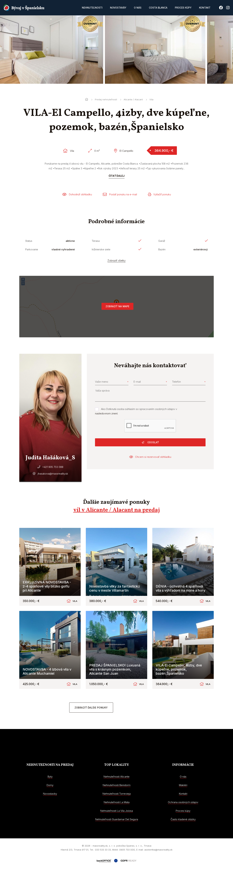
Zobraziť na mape (117, 306)
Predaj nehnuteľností (106, 99)
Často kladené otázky (183, 819)
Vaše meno (101, 381)
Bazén (161, 249)
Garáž (161, 240)
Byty (50, 776)
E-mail (137, 381)
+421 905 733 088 (52, 467)
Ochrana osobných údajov (183, 802)
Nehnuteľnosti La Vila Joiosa (116, 810)
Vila (151, 99)
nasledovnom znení (106, 413)
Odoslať (153, 442)
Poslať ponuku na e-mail (123, 194)
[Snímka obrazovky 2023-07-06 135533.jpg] (152, 49)
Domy (50, 785)
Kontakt (204, 7)
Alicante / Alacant (133, 99)
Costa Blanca (158, 7)
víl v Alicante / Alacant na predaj (116, 510)
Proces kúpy (183, 7)
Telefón (176, 381)
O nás (137, 7)
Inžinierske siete (101, 249)
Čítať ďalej (117, 175)
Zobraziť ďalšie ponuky (91, 707)
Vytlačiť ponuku (162, 194)
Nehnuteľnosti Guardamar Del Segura (116, 819)
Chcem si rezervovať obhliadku (153, 456)
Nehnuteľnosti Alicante (116, 776)
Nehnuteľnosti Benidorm (116, 785)
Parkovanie (31, 249)
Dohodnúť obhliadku (80, 194)
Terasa (96, 240)
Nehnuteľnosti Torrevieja (117, 793)
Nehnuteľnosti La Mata (116, 802)
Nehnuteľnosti (92, 7)
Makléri (183, 785)
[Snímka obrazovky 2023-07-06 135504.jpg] (50, 49)
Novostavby (118, 7)
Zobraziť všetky (116, 260)
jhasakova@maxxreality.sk (53, 473)
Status (28, 240)
